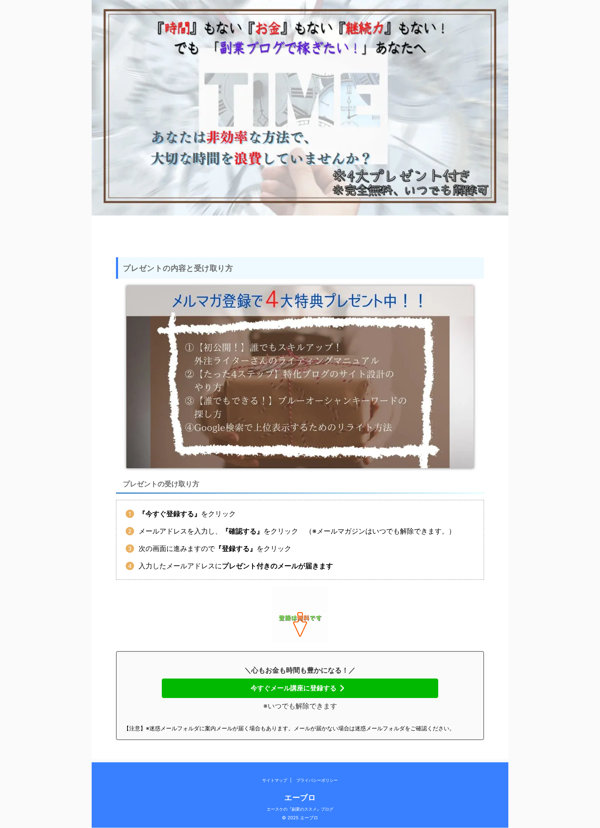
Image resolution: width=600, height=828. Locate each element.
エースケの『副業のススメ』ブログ (300, 809)
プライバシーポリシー (317, 780)
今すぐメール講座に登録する (293, 688)
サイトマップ (274, 780)
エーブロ (300, 797)
